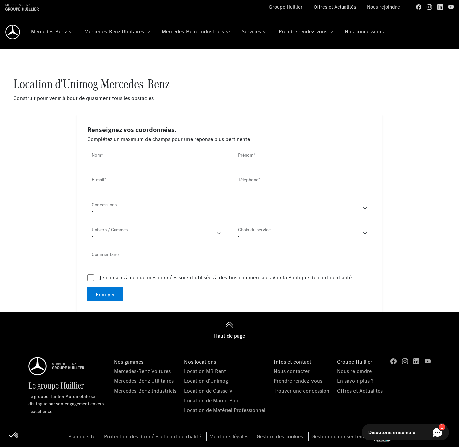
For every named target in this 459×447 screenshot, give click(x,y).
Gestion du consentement (341, 436)
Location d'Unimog (206, 380)
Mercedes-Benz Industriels (193, 31)
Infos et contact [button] (292, 361)
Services (251, 31)
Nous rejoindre (383, 7)
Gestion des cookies (280, 436)
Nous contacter (292, 371)
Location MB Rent (205, 371)
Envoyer (105, 294)
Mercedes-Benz (49, 31)
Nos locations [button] (200, 361)
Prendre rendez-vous (303, 31)
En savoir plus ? (355, 380)
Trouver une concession (301, 390)
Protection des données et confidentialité (152, 436)
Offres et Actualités (335, 7)
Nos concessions (364, 31)
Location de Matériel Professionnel (224, 410)
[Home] (12, 32)
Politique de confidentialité (320, 277)
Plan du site (81, 436)
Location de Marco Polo (212, 400)
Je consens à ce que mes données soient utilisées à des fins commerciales (225, 277)
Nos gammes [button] (128, 361)
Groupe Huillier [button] (354, 361)
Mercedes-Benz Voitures (142, 371)
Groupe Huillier (286, 7)
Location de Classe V (208, 390)
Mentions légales (228, 436)
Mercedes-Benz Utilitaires (114, 31)
